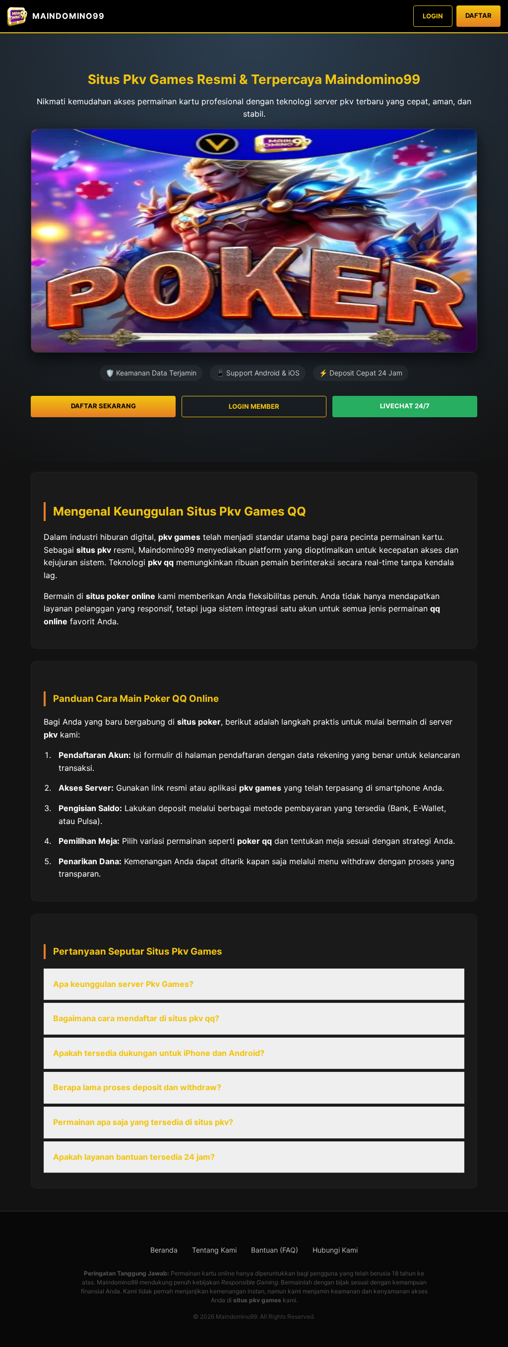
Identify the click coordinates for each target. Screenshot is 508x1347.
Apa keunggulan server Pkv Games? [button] (123, 984)
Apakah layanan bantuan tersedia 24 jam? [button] (134, 1157)
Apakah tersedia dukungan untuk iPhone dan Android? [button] (158, 1053)
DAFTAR (478, 15)
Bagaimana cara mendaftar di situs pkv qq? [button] (136, 1018)
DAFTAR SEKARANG (103, 406)
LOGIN (433, 16)
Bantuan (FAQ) (274, 1250)
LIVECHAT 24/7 (405, 406)
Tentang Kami (214, 1250)
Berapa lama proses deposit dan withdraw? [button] (137, 1087)
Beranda (164, 1250)
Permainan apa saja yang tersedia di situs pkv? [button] (143, 1122)
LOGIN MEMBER (254, 406)
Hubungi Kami (335, 1250)
